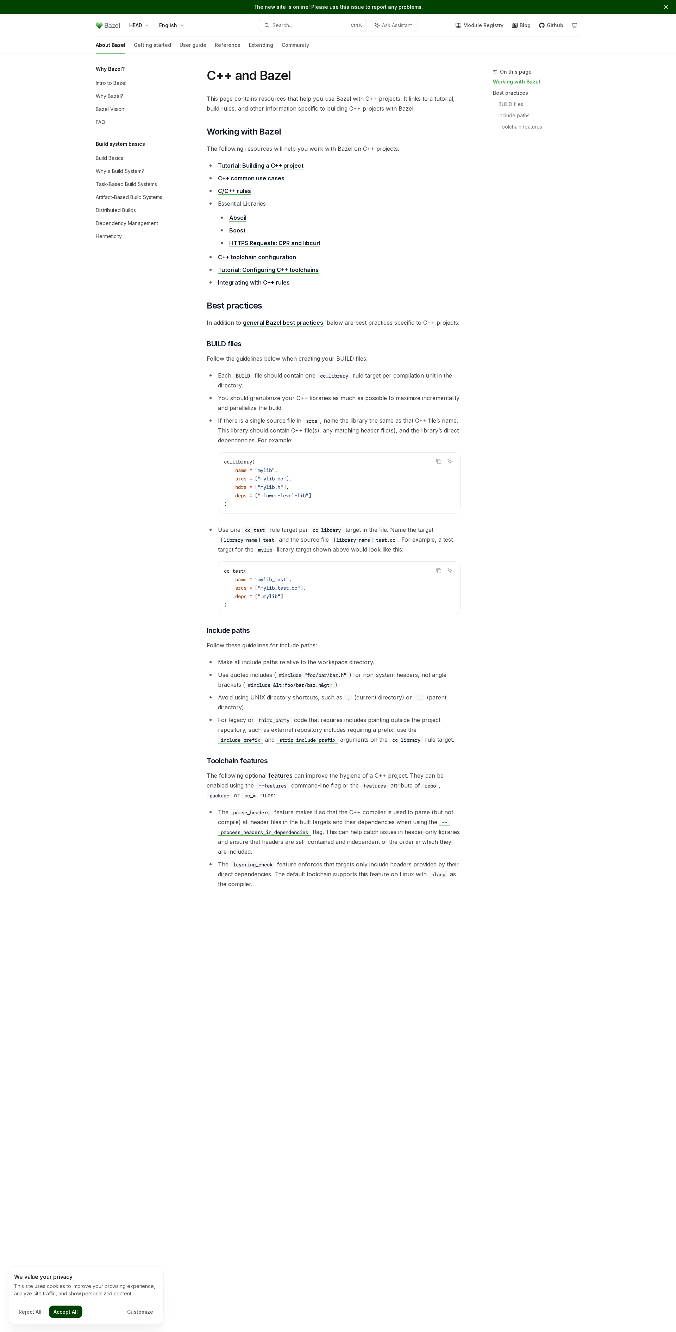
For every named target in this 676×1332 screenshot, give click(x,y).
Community (295, 45)
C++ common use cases (251, 178)
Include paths (514, 115)
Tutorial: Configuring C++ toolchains (268, 269)
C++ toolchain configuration (257, 257)
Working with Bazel (516, 82)
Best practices (510, 93)
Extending (261, 45)
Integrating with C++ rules (254, 282)
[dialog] (85, 1295)
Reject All (30, 1312)
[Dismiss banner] (665, 7)
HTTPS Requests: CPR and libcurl (274, 243)
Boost (237, 230)
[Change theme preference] (574, 25)
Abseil (237, 217)
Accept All (66, 1312)
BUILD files (511, 104)
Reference (227, 45)
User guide (193, 45)
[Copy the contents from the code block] (438, 461)
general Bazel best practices (283, 322)
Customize (140, 1312)
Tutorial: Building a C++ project (260, 165)
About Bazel (110, 45)
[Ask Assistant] (450, 461)
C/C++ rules (234, 190)
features (280, 775)
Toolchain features (520, 127)
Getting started (152, 45)
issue (357, 7)
